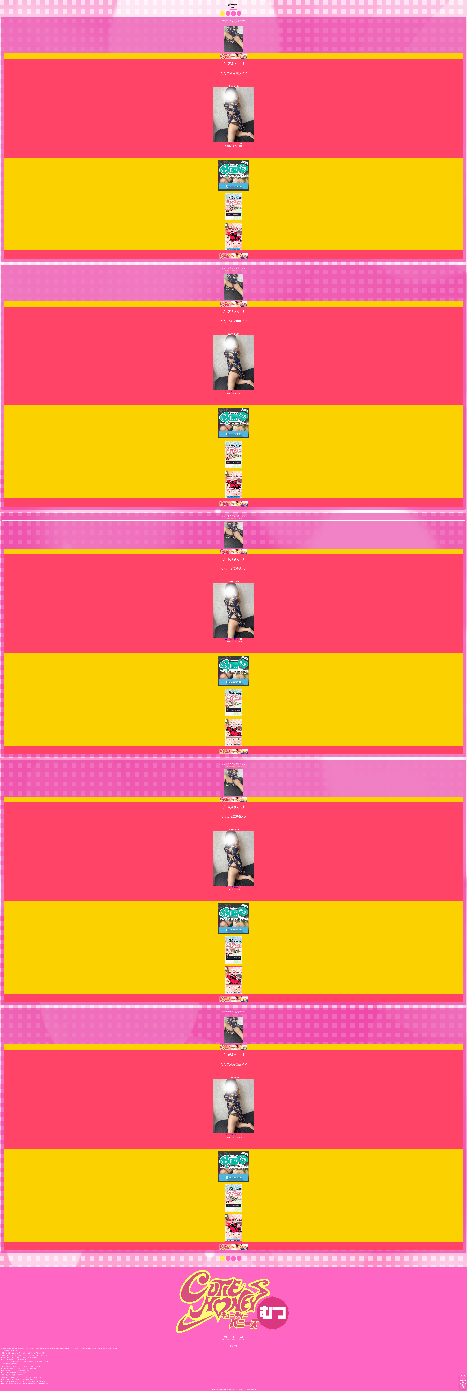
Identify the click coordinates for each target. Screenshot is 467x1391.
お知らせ (241, 1339)
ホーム (233, 1339)
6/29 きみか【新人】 (232, 143)
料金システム (225, 1339)
